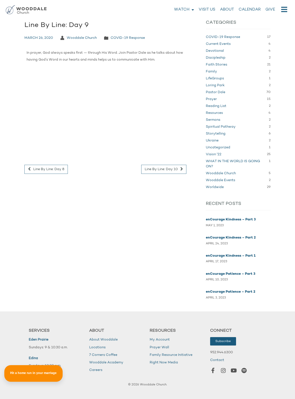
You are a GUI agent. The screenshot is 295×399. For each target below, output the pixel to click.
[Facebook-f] (213, 370)
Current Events (218, 44)
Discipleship (215, 58)
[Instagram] (223, 370)
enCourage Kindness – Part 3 (231, 219)
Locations (97, 347)
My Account (160, 339)
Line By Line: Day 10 (162, 169)
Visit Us (207, 10)
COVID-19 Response (128, 38)
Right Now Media (164, 362)
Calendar (250, 10)
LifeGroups (215, 78)
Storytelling (215, 133)
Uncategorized (218, 147)
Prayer (211, 99)
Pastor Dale (215, 92)
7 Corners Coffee (103, 355)
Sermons (213, 120)
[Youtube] (233, 370)
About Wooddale (103, 339)
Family (211, 71)
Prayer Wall (159, 347)
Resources (214, 113)
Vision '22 (213, 154)
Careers (95, 370)
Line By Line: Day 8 (48, 169)
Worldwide (215, 187)
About (227, 10)
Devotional (215, 51)
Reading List (216, 106)
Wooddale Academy (106, 362)
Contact (217, 360)
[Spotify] (244, 370)
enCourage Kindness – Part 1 (231, 256)
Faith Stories (216, 64)
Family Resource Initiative (171, 355)
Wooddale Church (82, 38)
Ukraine (212, 140)
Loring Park (215, 85)
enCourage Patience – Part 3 (230, 274)
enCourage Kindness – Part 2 (231, 237)
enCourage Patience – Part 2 (230, 292)
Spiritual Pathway (221, 127)
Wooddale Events (220, 180)
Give (270, 10)
